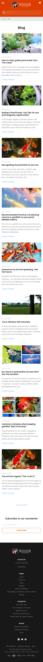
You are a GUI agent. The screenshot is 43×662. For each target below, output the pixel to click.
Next (25, 505)
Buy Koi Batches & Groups (21, 608)
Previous (19, 505)
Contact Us (21, 580)
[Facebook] (19, 639)
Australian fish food (21, 630)
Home (21, 577)
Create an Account (24, 646)
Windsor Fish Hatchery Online (23, 649)
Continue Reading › (8, 80)
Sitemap (21, 595)
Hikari (21, 632)
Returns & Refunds (21, 589)
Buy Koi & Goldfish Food (21, 613)
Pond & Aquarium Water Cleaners (21, 616)
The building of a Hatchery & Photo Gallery (21, 592)
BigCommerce (16, 652)
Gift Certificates (11, 646)
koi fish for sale (21, 605)
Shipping (21, 586)
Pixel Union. (35, 652)
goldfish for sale (21, 611)
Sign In (34, 646)
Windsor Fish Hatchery (21, 627)
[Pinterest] (25, 639)
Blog (21, 583)
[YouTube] (22, 639)
